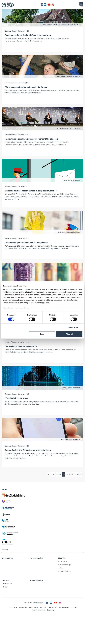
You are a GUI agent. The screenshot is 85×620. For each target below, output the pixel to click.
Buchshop (50, 610)
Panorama (5, 580)
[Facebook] (42, 4)
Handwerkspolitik (36, 558)
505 (70, 474)
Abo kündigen (33, 607)
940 (77, 474)
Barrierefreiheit (64, 607)
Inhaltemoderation (38, 610)
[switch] (32, 319)
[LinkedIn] (45, 4)
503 (63, 474)
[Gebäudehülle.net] (42, 495)
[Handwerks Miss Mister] (42, 507)
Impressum (23, 607)
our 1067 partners (16, 289)
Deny (42, 334)
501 (57, 474)
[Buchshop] (42, 527)
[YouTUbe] (48, 4)
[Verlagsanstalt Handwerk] (42, 533)
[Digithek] (42, 541)
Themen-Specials (36, 580)
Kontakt (43, 607)
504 (66, 474)
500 (53, 474)
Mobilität (61, 558)
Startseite (13, 607)
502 (60, 474)
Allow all (69, 334)
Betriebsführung (7, 558)
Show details (73, 327)
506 (73, 474)
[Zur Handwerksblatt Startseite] (8, 4)
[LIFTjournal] (42, 520)
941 (81, 474)
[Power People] (42, 501)
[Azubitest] (42, 514)
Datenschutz (52, 607)
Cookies (73, 607)
